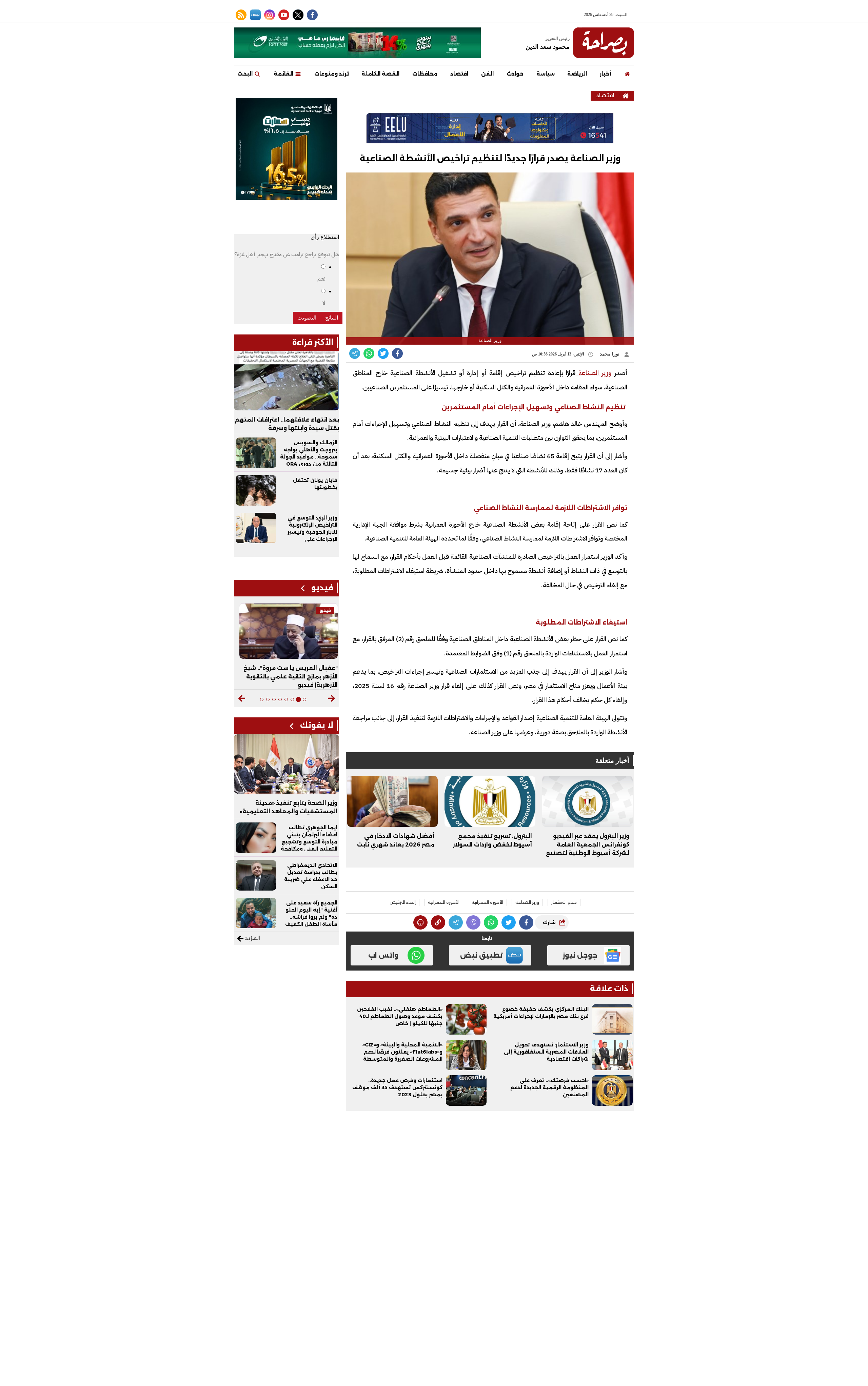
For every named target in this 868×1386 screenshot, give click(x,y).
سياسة (545, 73)
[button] (331, 698)
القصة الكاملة (380, 73)
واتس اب (383, 955)
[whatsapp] (438, 922)
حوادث (515, 73)
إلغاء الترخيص (403, 902)
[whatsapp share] (368, 353)
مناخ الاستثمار (564, 902)
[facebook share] (397, 353)
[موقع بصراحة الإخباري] (603, 42)
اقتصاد (459, 73)
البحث (245, 73)
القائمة (284, 73)
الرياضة (577, 73)
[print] (420, 922)
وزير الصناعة (593, 373)
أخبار (605, 73)
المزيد (251, 938)
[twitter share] (383, 353)
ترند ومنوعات (331, 73)
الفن (487, 73)
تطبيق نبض (481, 955)
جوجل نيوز (580, 955)
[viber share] (354, 353)
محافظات (424, 73)
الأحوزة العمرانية (487, 902)
